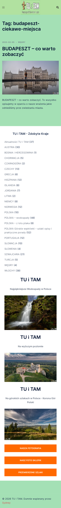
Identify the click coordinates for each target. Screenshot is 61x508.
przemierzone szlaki (30, 472)
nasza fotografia (30, 448)
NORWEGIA (10, 206)
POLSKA (9, 212)
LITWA (8, 195)
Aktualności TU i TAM (16, 141)
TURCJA (9, 259)
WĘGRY (21, 42)
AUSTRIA (9, 147)
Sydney (6, 502)
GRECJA (9, 174)
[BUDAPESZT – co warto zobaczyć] (30, 77)
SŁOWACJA (10, 243)
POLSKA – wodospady (16, 217)
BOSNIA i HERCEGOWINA (18, 152)
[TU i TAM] (30, 7)
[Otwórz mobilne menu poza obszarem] (3, 7)
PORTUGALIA (11, 237)
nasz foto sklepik (30, 460)
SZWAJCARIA (12, 254)
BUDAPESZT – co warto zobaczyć (28, 51)
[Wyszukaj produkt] (57, 7)
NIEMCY (9, 201)
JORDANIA (10, 190)
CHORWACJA (12, 158)
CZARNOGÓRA (12, 163)
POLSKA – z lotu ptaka (17, 223)
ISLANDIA (9, 185)
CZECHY (9, 168)
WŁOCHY (9, 270)
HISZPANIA (10, 179)
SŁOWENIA (10, 248)
